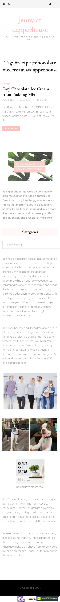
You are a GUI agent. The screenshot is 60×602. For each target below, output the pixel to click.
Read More (11, 128)
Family (6, 84)
